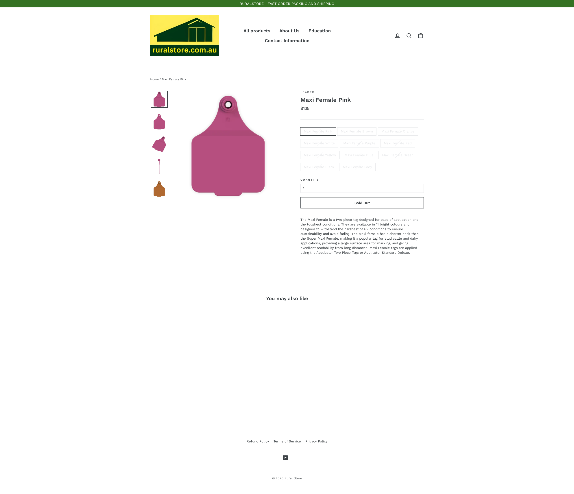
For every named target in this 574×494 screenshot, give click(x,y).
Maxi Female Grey (357, 167)
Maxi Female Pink (318, 131)
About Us (289, 30)
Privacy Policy (316, 441)
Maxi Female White (319, 143)
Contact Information (287, 40)
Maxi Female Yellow (320, 155)
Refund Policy (258, 441)
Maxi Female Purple (359, 143)
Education (320, 30)
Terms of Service (287, 441)
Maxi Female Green (397, 155)
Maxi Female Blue (359, 155)
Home (154, 79)
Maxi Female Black (319, 167)
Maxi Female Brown (357, 131)
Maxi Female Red (398, 143)
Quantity (309, 179)
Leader (307, 92)
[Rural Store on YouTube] (285, 457)
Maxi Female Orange (397, 131)
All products (257, 30)
